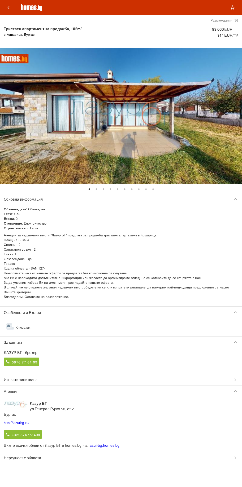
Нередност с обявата (121, 457)
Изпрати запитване (121, 379)
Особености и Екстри (121, 312)
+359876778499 (26, 434)
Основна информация (121, 199)
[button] (232, 7)
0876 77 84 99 (24, 361)
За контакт (121, 342)
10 (153, 189)
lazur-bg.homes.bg (104, 445)
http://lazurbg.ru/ (17, 422)
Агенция (121, 391)
